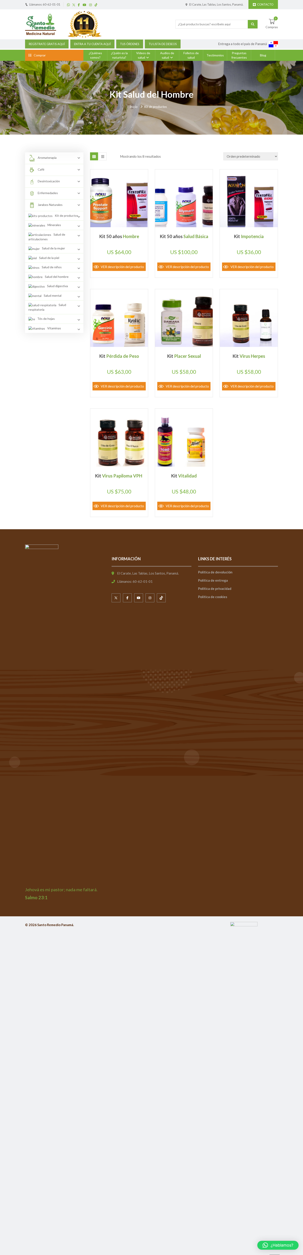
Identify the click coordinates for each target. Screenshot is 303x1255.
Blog (263, 55)
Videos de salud (143, 55)
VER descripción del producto (122, 267)
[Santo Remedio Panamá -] (40, 24)
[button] (278, 1245)
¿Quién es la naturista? (119, 55)
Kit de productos (155, 107)
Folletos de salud (191, 55)
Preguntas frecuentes (239, 55)
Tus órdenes (129, 44)
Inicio (134, 107)
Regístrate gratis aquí (47, 44)
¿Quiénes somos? (95, 55)
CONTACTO (265, 4)
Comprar (40, 55)
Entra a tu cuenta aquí (92, 44)
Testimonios (215, 55)
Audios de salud (167, 55)
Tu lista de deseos (163, 44)
